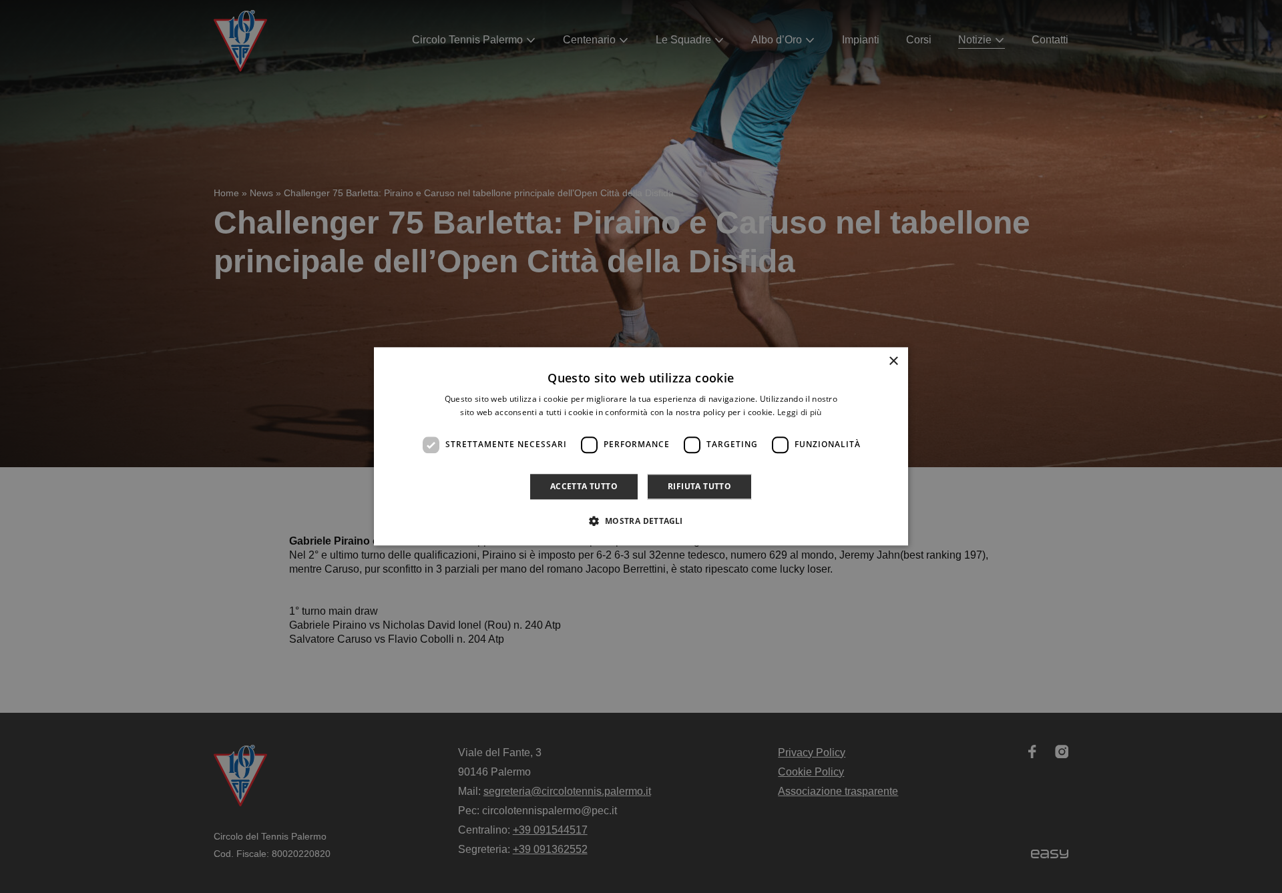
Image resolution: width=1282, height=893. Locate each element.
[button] (640, 521)
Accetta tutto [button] (584, 486)
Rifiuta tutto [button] (699, 486)
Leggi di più (799, 412)
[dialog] (641, 446)
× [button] (893, 361)
